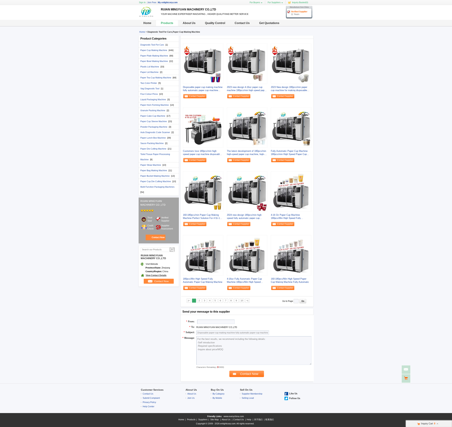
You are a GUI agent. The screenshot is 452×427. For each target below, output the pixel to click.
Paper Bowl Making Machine (154, 61)
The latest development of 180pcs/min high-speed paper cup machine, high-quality (246, 153)
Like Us (293, 393)
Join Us (191, 398)
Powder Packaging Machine (154, 127)
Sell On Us (246, 389)
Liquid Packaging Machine (153, 99)
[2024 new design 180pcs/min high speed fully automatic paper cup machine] (247, 191)
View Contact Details (156, 275)
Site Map (214, 419)
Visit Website (152, 264)
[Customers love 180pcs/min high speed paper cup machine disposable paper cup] (203, 127)
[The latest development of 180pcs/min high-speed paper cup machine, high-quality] (247, 127)
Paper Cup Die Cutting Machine (155, 181)
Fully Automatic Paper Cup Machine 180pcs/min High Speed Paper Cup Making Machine (289, 153)
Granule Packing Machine (153, 110)
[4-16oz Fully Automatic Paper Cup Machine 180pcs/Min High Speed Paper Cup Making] (247, 255)
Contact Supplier (197, 96)
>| (247, 300)
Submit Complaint (151, 398)
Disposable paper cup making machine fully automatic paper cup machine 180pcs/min (202, 89)
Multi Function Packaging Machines (157, 187)
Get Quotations (269, 23)
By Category (218, 394)
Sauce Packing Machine (152, 143)
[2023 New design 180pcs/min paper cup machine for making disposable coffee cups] (291, 63)
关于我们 (258, 419)
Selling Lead (248, 398)
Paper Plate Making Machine (154, 56)
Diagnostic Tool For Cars (152, 45)
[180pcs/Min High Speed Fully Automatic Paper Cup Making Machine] (203, 255)
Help (249, 419)
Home (147, 23)
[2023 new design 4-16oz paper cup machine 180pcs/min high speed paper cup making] (247, 63)
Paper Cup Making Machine (154, 50)
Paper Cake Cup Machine (153, 116)
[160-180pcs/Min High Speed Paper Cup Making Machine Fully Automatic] (291, 255)
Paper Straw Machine (151, 165)
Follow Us (294, 398)
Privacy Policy (149, 402)
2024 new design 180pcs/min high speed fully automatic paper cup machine (244, 217)
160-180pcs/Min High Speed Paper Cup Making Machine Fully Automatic (290, 280)
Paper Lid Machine (149, 72)
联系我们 (269, 419)
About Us (189, 23)
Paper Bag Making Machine (154, 170)
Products (167, 23)
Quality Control (215, 23)
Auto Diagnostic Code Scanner (155, 132)
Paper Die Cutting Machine (153, 149)
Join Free (151, 2)
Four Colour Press (149, 94)
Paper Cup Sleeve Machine (153, 121)
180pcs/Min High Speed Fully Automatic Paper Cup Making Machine (202, 280)
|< (189, 300)
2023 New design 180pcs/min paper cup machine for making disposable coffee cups (289, 89)
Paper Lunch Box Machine (153, 138)
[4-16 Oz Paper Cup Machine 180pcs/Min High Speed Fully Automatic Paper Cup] (291, 191)
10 (242, 300)
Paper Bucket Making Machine (155, 176)
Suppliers (202, 419)
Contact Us (242, 23)
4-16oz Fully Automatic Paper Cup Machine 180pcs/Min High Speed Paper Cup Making (244, 280)
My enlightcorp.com (168, 2)
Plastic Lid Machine (150, 66)
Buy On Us (217, 389)
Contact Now (158, 237)
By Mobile (217, 398)
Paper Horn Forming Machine (154, 105)
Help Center (148, 406)
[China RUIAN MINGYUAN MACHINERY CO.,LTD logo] (148, 17)
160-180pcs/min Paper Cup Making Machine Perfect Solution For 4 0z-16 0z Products (202, 217)
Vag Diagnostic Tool (150, 88)
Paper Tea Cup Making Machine (156, 77)
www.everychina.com (234, 416)
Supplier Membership (252, 394)
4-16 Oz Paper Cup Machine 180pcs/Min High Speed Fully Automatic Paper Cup (286, 217)
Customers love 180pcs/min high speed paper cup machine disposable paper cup (202, 153)
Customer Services (152, 389)
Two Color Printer (148, 83)
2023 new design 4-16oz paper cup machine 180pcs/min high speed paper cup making (246, 89)
